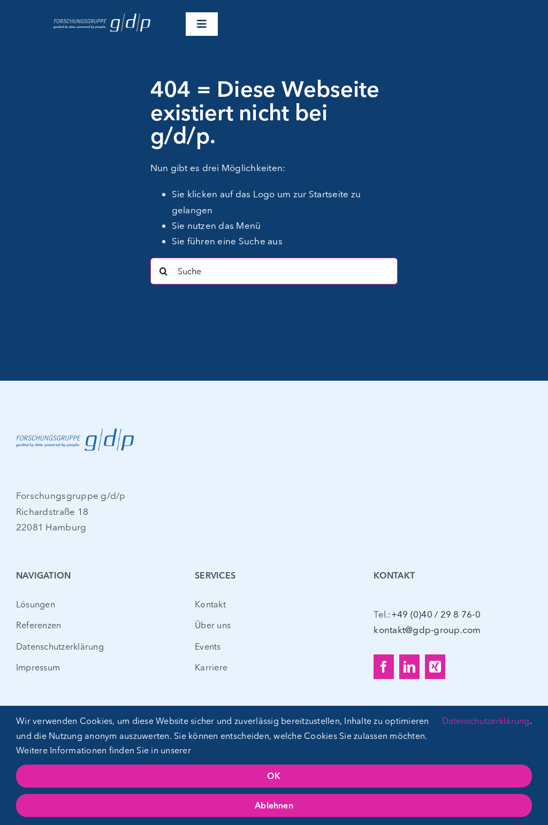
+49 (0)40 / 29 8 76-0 (436, 614)
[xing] (435, 666)
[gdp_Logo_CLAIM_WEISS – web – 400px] (102, 15)
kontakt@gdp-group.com (427, 629)
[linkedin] (409, 666)
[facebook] (384, 666)
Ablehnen (274, 806)
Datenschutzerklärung (486, 720)
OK (273, 777)
